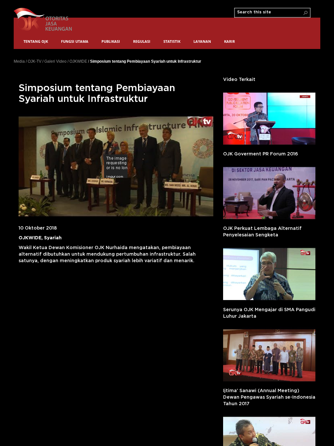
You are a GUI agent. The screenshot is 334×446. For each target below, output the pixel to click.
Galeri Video (55, 61)
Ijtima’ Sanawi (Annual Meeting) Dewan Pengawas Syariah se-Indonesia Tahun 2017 (269, 397)
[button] (305, 12)
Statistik (171, 41)
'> (269, 118)
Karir (229, 41)
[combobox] (269, 12)
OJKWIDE (78, 61)
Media (19, 61)
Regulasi (141, 41)
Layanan (202, 41)
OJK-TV (34, 61)
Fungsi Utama (74, 41)
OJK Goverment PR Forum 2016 (260, 154)
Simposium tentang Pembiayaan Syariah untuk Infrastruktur (145, 61)
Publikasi (110, 41)
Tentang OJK (35, 41)
